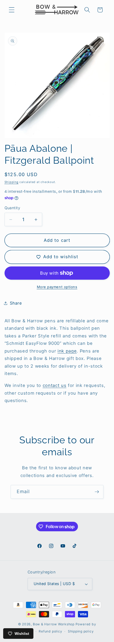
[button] (11, 9)
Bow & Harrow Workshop (53, 624)
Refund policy (50, 631)
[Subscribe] (96, 492)
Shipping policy (81, 631)
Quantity (12, 208)
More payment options (57, 287)
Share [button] (16, 303)
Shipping (12, 182)
